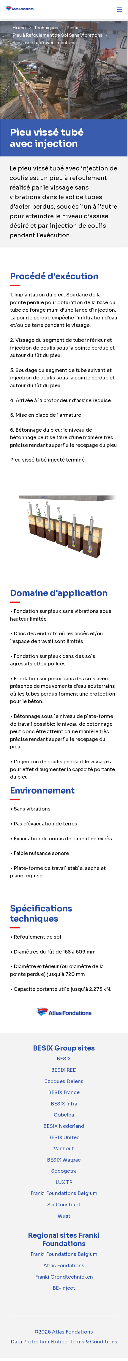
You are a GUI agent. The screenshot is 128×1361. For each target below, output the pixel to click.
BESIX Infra (64, 1104)
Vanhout (64, 1148)
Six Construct (63, 1205)
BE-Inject (64, 1288)
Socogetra (64, 1171)
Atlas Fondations (63, 1265)
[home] (19, 9)
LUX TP (64, 1182)
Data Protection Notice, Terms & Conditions (64, 1342)
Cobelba (64, 1115)
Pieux (72, 27)
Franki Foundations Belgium (64, 1193)
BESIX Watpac (64, 1160)
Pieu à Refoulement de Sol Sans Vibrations (57, 35)
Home (19, 27)
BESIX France (64, 1092)
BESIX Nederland (63, 1126)
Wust (64, 1216)
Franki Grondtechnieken (64, 1277)
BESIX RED (64, 1070)
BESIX (64, 1059)
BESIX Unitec (64, 1137)
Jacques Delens (64, 1081)
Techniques (46, 27)
